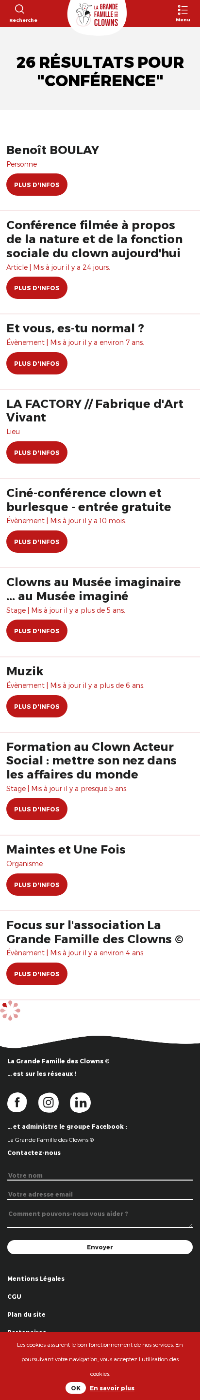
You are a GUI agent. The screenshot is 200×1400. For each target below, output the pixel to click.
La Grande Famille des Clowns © (50, 1139)
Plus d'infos (37, 184)
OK (76, 1387)
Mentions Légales (36, 1278)
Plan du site (26, 1314)
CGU (14, 1296)
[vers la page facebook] (22, 1101)
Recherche (19, 20)
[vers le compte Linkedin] (85, 1101)
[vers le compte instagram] (54, 1101)
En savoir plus (112, 1387)
